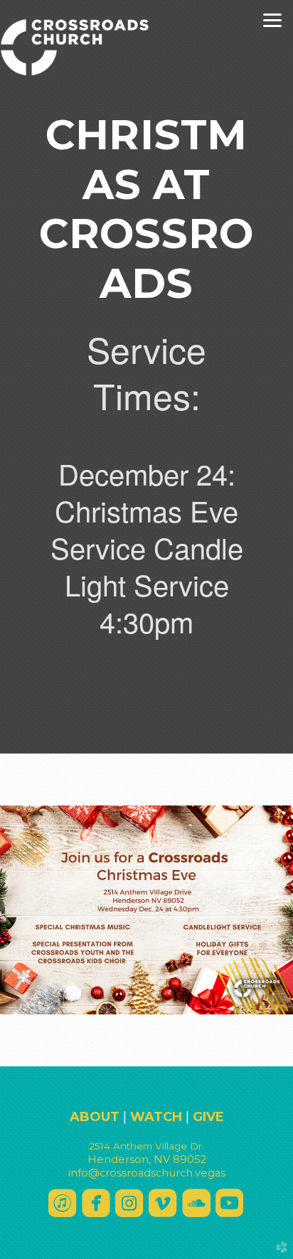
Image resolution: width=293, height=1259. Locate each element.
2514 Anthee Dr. (146, 1146)
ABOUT (94, 1117)
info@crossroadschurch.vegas (146, 1173)
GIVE (208, 1117)
